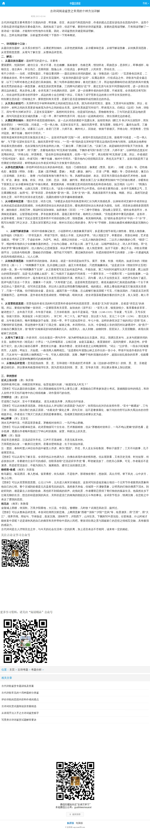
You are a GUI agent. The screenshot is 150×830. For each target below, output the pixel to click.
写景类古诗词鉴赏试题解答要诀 (18, 719)
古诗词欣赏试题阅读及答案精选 (18, 706)
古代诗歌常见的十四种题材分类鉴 (20, 692)
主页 (12, 669)
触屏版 (70, 823)
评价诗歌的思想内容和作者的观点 (20, 699)
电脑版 (79, 823)
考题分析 (36, 669)
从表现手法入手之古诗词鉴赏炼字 (20, 713)
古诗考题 (23, 669)
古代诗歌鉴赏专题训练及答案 (17, 686)
